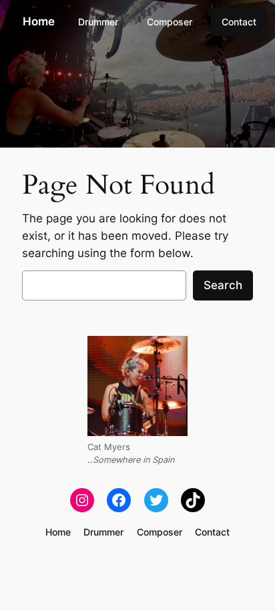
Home (39, 21)
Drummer (98, 21)
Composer (169, 21)
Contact (239, 21)
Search (223, 285)
